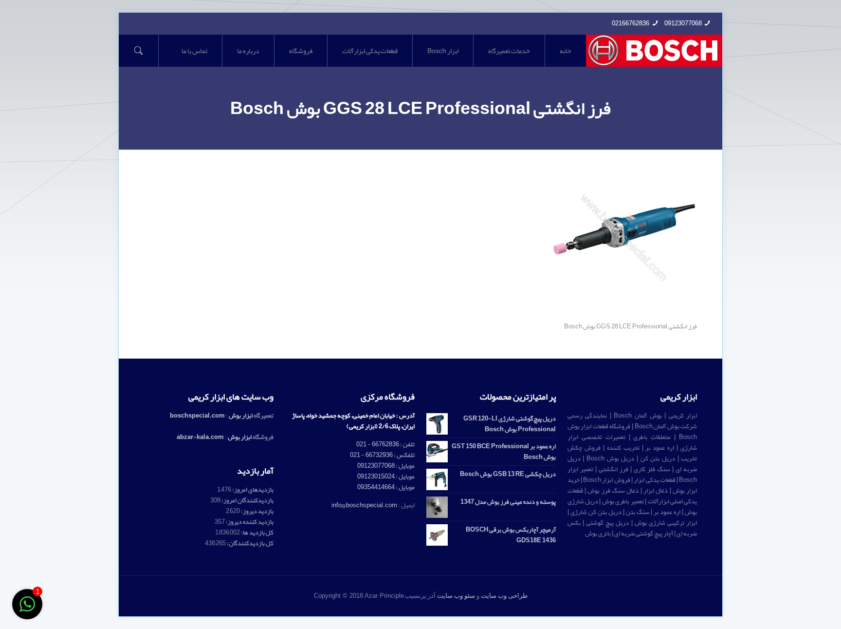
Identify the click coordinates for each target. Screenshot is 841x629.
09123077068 (683, 23)
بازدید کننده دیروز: (249, 521)
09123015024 (376, 476)
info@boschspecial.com (364, 505)
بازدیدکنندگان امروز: (247, 500)
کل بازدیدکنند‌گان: (250, 543)
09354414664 (376, 487)
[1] (27, 610)
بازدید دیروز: (257, 511)
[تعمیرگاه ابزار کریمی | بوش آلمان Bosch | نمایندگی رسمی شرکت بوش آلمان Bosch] (654, 51)
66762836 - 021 (377, 444)
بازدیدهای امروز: (252, 489)
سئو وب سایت (456, 595)
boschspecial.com (197, 415)
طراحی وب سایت (504, 595)
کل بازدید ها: (257, 532)
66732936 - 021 (371, 455)
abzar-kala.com (200, 437)
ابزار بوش (241, 415)
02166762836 (630, 23)
